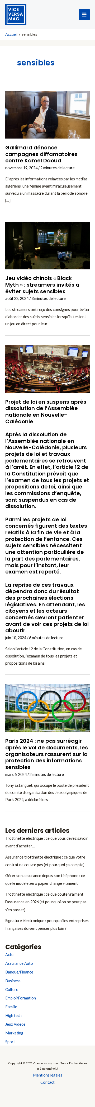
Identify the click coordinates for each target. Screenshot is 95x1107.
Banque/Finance (19, 972)
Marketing (14, 1033)
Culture (11, 989)
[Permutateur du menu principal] (84, 14)
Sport (10, 1041)
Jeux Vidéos (15, 1024)
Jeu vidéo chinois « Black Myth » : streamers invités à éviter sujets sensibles (42, 284)
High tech (13, 1015)
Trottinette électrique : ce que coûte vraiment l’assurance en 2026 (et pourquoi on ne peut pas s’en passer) (46, 902)
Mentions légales (47, 1075)
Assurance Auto (19, 963)
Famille (11, 1006)
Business (13, 981)
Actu (9, 954)
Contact (47, 1082)
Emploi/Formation (20, 998)
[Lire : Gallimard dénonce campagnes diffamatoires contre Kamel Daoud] (47, 114)
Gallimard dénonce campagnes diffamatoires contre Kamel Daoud (41, 154)
